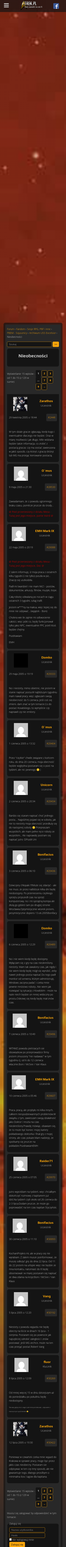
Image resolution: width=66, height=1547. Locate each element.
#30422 (51, 1442)
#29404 (51, 743)
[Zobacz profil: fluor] (21, 1364)
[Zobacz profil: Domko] (21, 660)
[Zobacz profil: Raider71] (20, 1163)
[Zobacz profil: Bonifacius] (19, 857)
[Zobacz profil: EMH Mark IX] (19, 533)
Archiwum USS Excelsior (42, 333)
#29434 (51, 801)
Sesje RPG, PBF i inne (39, 329)
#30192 (51, 1312)
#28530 (51, 487)
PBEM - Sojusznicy (17, 333)
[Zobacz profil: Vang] (21, 1298)
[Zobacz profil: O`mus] (21, 473)
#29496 (51, 1034)
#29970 (51, 1177)
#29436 (51, 871)
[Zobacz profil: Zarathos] (20, 403)
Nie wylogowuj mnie (23, 1539)
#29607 (51, 1095)
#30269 (51, 1378)
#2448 (51, 417)
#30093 (51, 1239)
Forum (10, 329)
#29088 (51, 547)
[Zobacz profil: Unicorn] (20, 787)
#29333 (51, 673)
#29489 (51, 944)
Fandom (20, 329)
